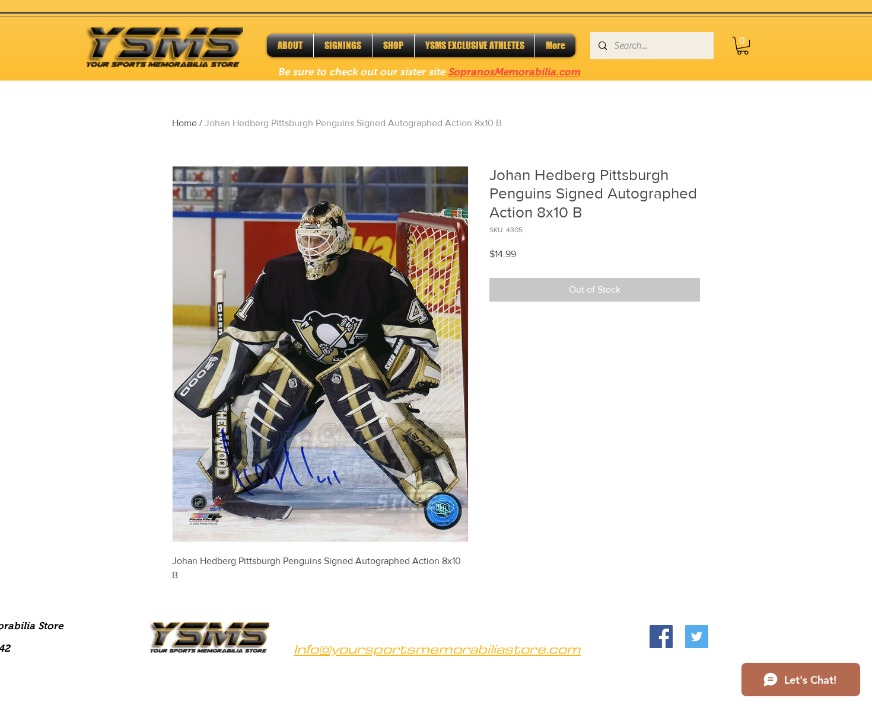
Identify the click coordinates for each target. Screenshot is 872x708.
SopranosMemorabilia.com (514, 72)
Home (184, 123)
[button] (742, 46)
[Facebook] (661, 636)
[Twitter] (696, 636)
